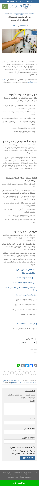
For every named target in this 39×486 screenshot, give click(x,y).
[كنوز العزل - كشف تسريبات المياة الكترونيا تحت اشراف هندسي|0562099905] (20, 6)
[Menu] (36, 6)
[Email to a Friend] (23, 373)
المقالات (18, 474)
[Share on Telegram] (4, 373)
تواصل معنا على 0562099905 (27, 323)
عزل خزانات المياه (29, 13)
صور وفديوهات (11, 474)
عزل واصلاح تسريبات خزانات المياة (24, 282)
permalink (14, 382)
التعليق (32, 401)
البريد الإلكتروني (29, 428)
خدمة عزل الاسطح (26, 474)
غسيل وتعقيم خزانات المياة (26, 277)
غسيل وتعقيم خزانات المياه (16, 13)
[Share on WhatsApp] (34, 373)
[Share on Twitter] (27, 373)
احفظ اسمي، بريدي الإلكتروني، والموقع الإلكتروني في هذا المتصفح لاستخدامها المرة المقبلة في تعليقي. (22, 450)
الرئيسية (35, 472)
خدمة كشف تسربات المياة (20, 472)
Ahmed (13, 26)
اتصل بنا (30, 472)
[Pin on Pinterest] (19, 373)
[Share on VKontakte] (15, 373)
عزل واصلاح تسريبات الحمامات (26, 294)
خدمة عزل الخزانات (7, 472)
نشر (13, 366)
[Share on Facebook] (30, 373)
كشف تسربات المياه (23, 382)
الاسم (32, 419)
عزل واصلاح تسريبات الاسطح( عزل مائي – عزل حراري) (21, 289)
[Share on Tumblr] (8, 373)
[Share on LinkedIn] (12, 373)
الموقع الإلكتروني (28, 437)
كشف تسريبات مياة (28, 273)
